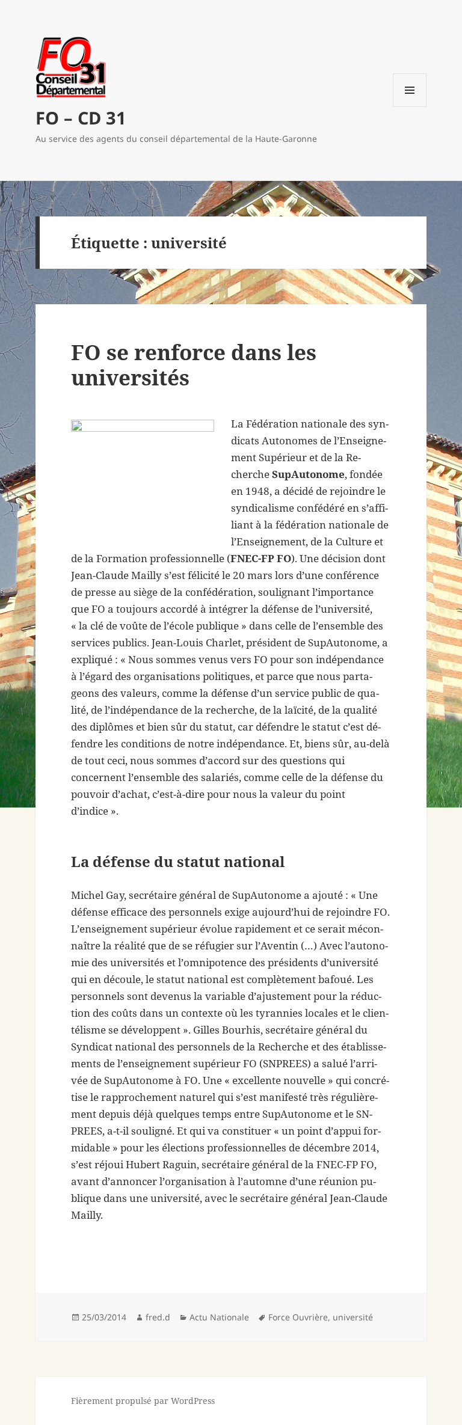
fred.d (158, 1317)
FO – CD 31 (80, 117)
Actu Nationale (219, 1317)
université (353, 1317)
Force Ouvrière (298, 1317)
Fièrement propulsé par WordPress (143, 1400)
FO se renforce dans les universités (193, 364)
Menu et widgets (410, 106)
